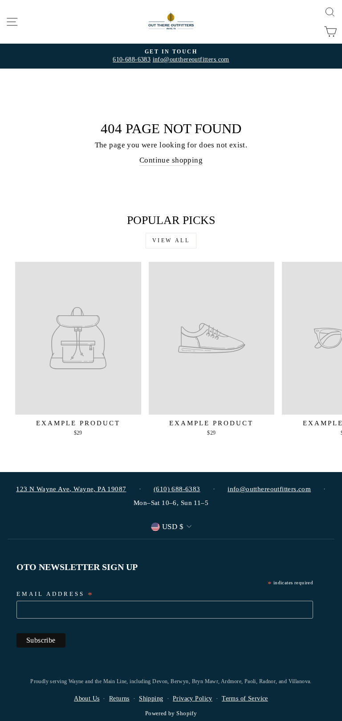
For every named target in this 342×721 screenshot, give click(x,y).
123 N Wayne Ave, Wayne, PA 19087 (71, 489)
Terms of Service (245, 698)
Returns (119, 698)
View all (171, 240)
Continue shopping (171, 160)
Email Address (55, 594)
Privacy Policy (192, 698)
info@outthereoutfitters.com (191, 59)
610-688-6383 (132, 59)
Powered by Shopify (171, 713)
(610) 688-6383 (177, 489)
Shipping (151, 698)
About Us (86, 698)
